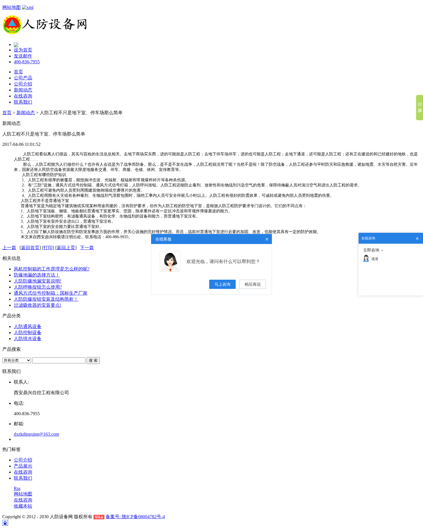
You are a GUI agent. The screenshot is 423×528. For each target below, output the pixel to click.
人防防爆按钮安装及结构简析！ (46, 299)
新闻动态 (23, 89)
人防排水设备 (27, 338)
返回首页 (30, 247)
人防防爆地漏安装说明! (37, 281)
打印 (48, 247)
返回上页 (66, 247)
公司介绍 (23, 83)
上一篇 (9, 247)
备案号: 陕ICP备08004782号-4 (135, 516)
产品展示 (23, 466)
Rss (17, 488)
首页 (18, 71)
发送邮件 (23, 56)
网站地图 (11, 7)
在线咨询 (23, 96)
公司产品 (23, 77)
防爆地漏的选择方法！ (37, 274)
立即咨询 (371, 250)
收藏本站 (23, 506)
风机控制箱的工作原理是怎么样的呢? (51, 268)
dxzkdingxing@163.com (36, 434)
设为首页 (23, 49)
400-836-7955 (27, 61)
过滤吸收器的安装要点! (37, 305)
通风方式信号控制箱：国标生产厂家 (50, 293)
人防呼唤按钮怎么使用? (38, 287)
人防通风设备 (27, 326)
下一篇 (87, 247)
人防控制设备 (27, 332)
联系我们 (23, 102)
